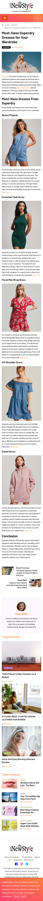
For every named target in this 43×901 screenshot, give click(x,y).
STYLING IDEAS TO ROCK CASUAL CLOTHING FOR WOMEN (19, 718)
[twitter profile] (26, 864)
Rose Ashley (18, 47)
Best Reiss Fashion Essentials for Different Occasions (30, 811)
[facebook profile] (16, 864)
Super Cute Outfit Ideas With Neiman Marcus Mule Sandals (29, 824)
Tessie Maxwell (27, 802)
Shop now (5, 192)
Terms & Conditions (12, 857)
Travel (23, 794)
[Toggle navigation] (5, 18)
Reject (24, 896)
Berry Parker (8, 766)
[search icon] (37, 18)
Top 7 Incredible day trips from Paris (30, 797)
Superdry (5, 76)
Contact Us (17, 860)
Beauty (7, 753)
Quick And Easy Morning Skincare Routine (18, 760)
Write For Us (28, 860)
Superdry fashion (23, 88)
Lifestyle (8, 668)
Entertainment (11, 710)
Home (7, 25)
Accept (16, 896)
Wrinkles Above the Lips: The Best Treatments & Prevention (29, 784)
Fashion (14, 25)
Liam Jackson (8, 681)
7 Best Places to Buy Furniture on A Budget (19, 675)
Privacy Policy (27, 857)
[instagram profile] (21, 864)
